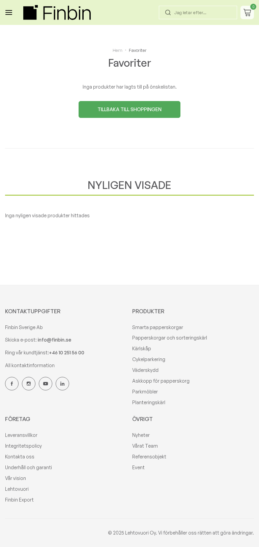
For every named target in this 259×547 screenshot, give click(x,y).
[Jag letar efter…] (168, 12)
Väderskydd (145, 370)
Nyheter (141, 435)
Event (138, 467)
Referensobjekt (149, 456)
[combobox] (198, 12)
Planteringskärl (148, 402)
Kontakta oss (19, 456)
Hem (117, 50)
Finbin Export (19, 500)
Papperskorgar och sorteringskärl (169, 338)
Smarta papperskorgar (157, 327)
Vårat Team (145, 446)
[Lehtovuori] (57, 12)
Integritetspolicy (23, 446)
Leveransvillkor (21, 435)
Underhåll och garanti (28, 467)
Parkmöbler (145, 391)
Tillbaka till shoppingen (129, 109)
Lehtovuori (17, 489)
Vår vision (15, 478)
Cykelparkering (148, 359)
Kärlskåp (141, 348)
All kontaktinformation (30, 365)
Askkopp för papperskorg (161, 381)
